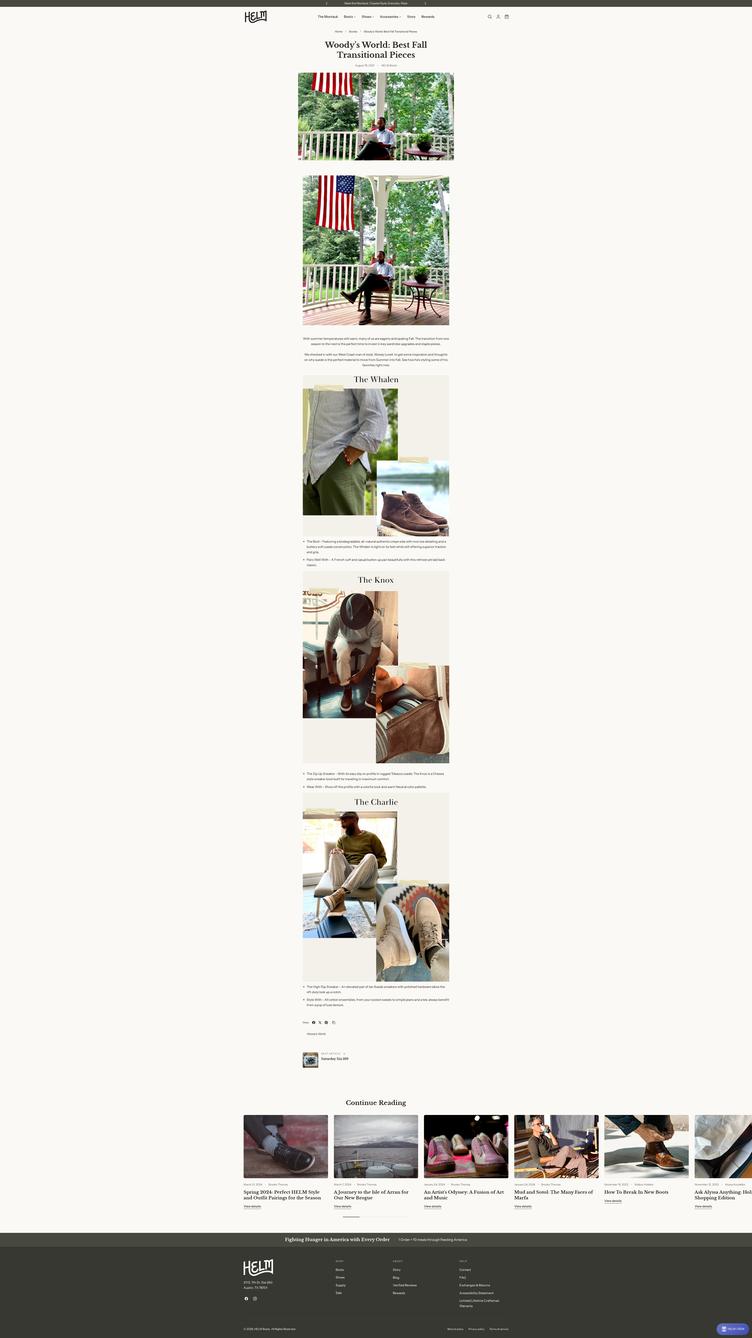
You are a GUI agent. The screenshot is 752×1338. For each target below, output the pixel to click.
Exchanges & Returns (474, 1285)
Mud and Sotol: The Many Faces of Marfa (553, 1195)
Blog (396, 1277)
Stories (353, 31)
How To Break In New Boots (636, 1192)
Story (396, 1270)
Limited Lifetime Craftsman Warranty (479, 1303)
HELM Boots (262, 1329)
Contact (465, 1270)
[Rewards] (733, 1329)
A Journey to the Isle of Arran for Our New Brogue (371, 1195)
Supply (341, 1285)
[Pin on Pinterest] (326, 1023)
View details (252, 1206)
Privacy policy (476, 1329)
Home (339, 31)
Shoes (340, 1277)
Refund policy (455, 1329)
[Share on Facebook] (314, 1023)
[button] (490, 17)
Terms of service (498, 1329)
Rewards (399, 1293)
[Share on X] (320, 1023)
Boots (340, 1270)
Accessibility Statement (476, 1293)
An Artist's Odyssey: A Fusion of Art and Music (464, 1195)
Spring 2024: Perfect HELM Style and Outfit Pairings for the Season (282, 1195)
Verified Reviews (405, 1285)
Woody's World (316, 1033)
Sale (339, 1293)
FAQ (462, 1277)
